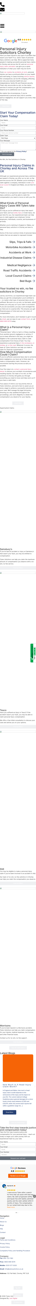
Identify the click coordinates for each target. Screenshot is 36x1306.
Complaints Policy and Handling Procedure (15, 1251)
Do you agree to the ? (14, 151)
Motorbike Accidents (18, 247)
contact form (25, 319)
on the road (12, 345)
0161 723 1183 (6, 1258)
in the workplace (26, 343)
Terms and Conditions (7, 1240)
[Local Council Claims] (33, 276)
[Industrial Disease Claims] (33, 258)
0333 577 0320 (8, 1265)
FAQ (1, 1229)
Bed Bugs (25, 281)
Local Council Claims (18, 275)
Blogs (2, 1225)
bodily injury (17, 213)
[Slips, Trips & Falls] (33, 242)
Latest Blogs (7, 1053)
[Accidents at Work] (33, 252)
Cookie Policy (5, 1247)
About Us (3, 1222)
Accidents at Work (20, 252)
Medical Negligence (19, 265)
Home (2, 1218)
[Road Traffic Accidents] (33, 270)
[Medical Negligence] (33, 265)
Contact (3, 1232)
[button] (1, 1086)
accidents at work (20, 72)
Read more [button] (11, 1207)
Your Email (3, 125)
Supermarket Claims (7, 408)
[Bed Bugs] (33, 281)
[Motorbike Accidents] (33, 247)
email (4, 319)
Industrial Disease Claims (15, 257)
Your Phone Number (7, 130)
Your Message (5, 140)
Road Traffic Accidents (17, 270)
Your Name (4, 120)
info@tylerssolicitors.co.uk (11, 1269)
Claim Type (4, 135)
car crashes (8, 72)
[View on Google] (4, 1186)
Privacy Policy (21, 151)
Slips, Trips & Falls (20, 241)
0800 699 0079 (5, 321)
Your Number (4, 1152)
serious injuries (29, 76)
